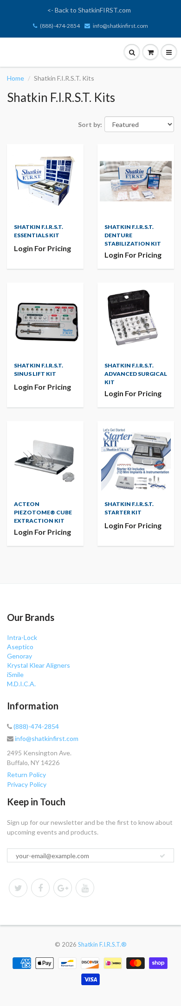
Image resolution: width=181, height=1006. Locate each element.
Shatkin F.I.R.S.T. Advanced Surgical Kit (135, 374)
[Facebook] (40, 888)
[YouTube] (85, 888)
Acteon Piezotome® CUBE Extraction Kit (43, 512)
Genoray (19, 656)
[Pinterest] (62, 888)
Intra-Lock (22, 637)
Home (15, 78)
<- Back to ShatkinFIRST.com (89, 10)
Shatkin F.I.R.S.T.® (102, 944)
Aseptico (20, 647)
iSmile (15, 674)
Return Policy (26, 774)
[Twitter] (18, 888)
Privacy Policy (26, 784)
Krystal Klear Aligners (38, 665)
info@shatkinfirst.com (120, 25)
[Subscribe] (162, 855)
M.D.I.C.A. (21, 684)
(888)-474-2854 (60, 25)
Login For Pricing (42, 248)
